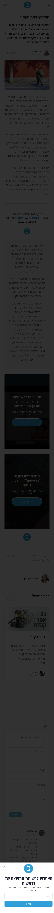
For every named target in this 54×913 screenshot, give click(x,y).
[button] (4, 867)
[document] (27, 456)
